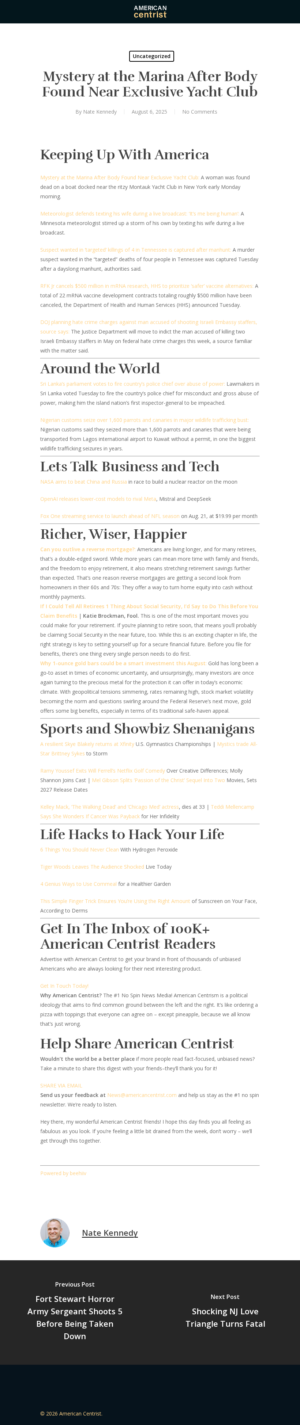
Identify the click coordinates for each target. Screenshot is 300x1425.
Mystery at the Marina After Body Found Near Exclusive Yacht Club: (119, 177)
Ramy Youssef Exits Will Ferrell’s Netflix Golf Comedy (102, 770)
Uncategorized (151, 56)
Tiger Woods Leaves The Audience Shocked (92, 866)
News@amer (122, 1094)
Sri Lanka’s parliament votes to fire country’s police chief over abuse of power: (132, 383)
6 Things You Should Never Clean (79, 849)
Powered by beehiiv (63, 1173)
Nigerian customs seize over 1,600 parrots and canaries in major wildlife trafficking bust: (144, 419)
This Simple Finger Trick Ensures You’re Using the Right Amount (115, 901)
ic (140, 1094)
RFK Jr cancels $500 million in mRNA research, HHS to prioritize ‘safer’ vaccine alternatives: (147, 285)
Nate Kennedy (100, 111)
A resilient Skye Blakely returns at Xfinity (87, 743)
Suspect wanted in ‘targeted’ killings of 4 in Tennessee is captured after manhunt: (135, 249)
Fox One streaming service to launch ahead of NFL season (110, 516)
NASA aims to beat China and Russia (83, 481)
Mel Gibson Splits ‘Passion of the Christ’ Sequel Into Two (158, 780)
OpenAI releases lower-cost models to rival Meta (98, 498)
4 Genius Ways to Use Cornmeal (78, 883)
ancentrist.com (159, 1094)
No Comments (199, 111)
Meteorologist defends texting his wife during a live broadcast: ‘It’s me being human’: (139, 213)
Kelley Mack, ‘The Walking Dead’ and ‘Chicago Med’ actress (109, 806)
